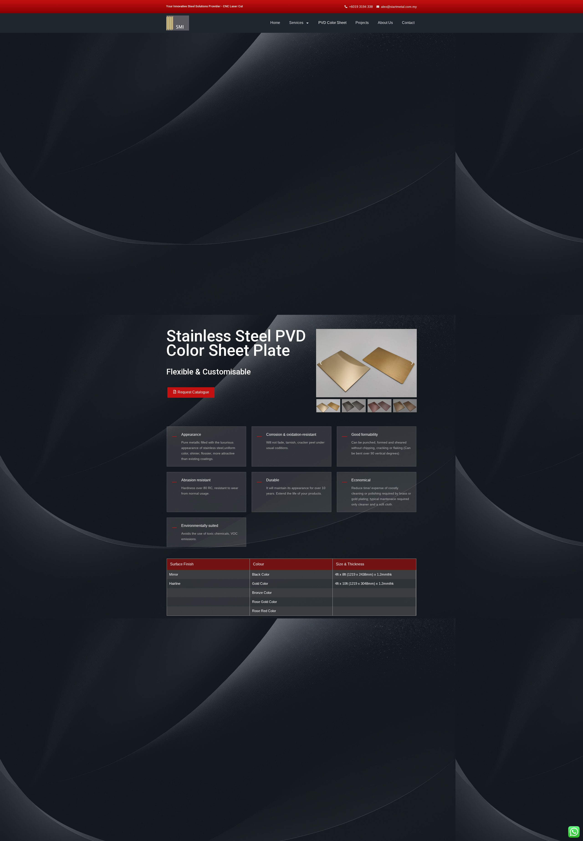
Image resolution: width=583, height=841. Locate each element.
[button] (320, 363)
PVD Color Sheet (332, 23)
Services (296, 23)
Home (275, 23)
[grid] (291, 587)
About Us (385, 23)
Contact (408, 23)
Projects (362, 23)
